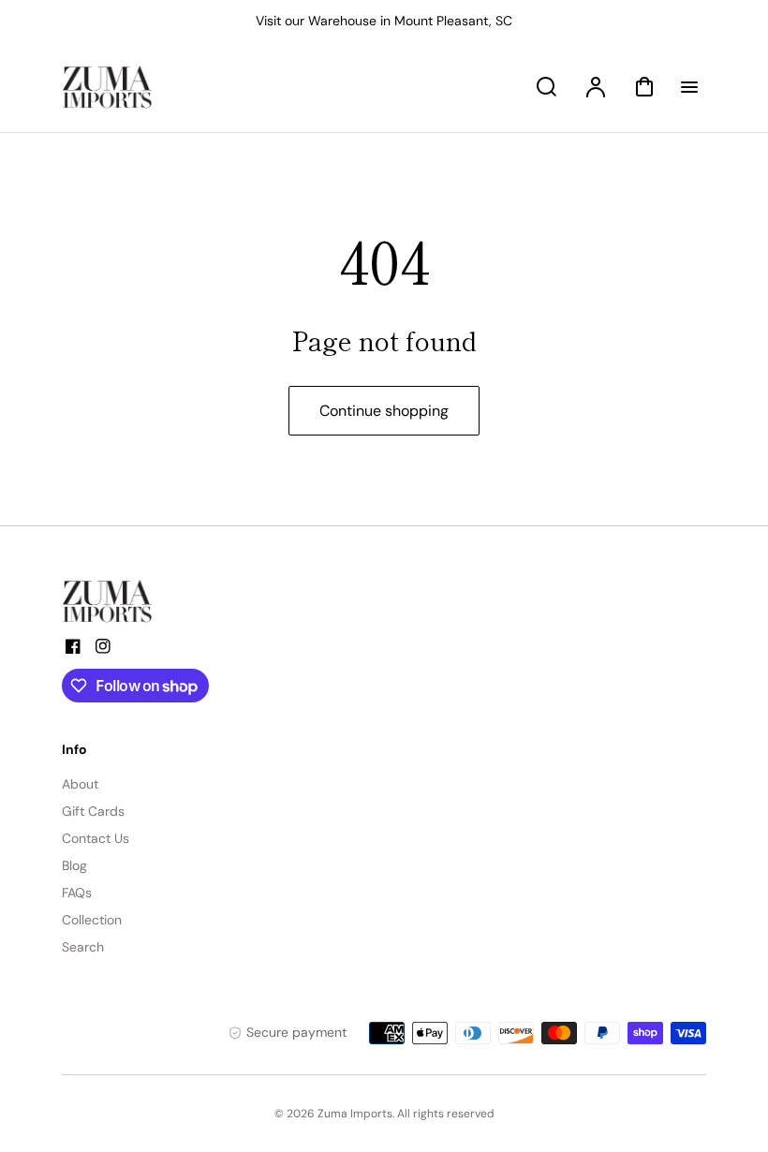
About (80, 783)
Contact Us (95, 838)
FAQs (77, 892)
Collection (92, 919)
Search (83, 946)
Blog (74, 865)
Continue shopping (384, 411)
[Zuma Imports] (155, 601)
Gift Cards (93, 811)
